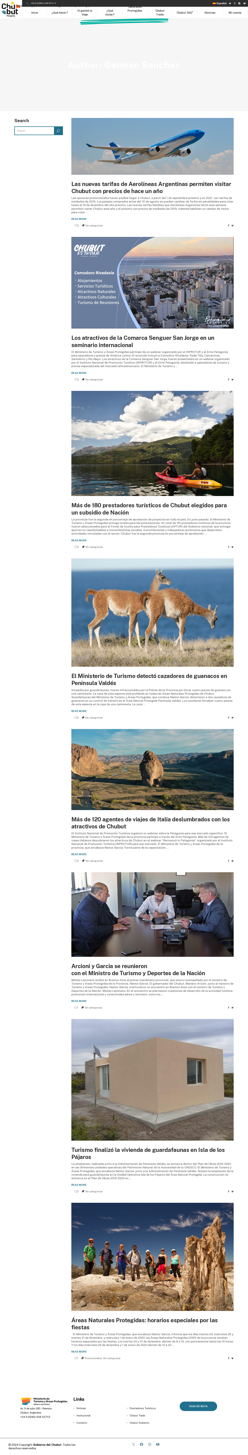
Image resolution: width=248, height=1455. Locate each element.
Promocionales (93, 1358)
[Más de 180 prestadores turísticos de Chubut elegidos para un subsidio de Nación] (152, 443)
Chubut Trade (137, 1415)
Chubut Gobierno (139, 1422)
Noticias (81, 1408)
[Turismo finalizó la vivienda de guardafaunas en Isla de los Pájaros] (152, 1080)
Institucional (83, 1415)
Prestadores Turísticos (143, 1408)
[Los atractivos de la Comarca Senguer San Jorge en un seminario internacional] (152, 283)
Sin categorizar (94, 225)
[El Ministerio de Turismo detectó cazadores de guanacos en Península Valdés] (152, 612)
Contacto (81, 1422)
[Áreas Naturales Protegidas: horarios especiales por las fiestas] (152, 1257)
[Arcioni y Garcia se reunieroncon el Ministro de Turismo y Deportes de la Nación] (152, 914)
